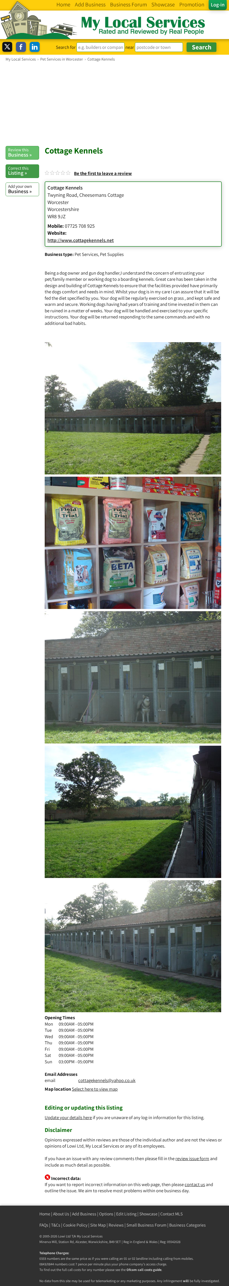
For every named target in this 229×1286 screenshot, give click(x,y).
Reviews (116, 1225)
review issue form (192, 1158)
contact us (195, 1184)
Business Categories (187, 1225)
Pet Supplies (112, 254)
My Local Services (89, 1236)
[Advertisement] (114, 103)
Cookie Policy (75, 1225)
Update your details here (68, 1117)
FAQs (43, 1225)
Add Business (84, 1214)
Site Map (98, 1225)
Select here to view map (95, 1089)
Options (106, 1214)
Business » (20, 152)
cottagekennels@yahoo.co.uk (106, 1080)
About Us (61, 1214)
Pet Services (86, 254)
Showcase (148, 1214)
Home (44, 1214)
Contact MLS (171, 1214)
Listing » (18, 170)
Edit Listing (126, 1214)
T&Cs (55, 1225)
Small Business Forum (146, 1225)
